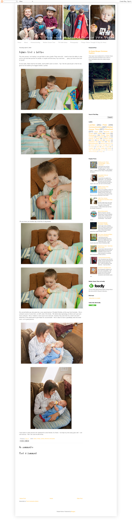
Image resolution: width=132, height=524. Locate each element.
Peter (105, 125)
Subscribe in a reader (94, 298)
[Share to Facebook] (26, 441)
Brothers (93, 145)
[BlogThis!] (23, 441)
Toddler (100, 133)
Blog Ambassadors (94, 143)
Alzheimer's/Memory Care (107, 143)
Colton (97, 146)
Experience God (93, 141)
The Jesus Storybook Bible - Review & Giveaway (105, 235)
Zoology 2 (100, 151)
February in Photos (94, 138)
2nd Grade (91, 146)
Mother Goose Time (49, 42)
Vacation (109, 149)
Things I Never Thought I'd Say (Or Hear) (93, 42)
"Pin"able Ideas (62, 42)
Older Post (79, 498)
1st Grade (91, 137)
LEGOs (109, 145)
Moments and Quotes (50, 438)
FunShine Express (108, 138)
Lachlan (42, 438)
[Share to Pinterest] (28, 441)
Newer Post (23, 498)
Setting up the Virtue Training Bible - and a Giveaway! (103, 163)
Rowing (109, 148)
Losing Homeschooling (104, 257)
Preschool (108, 129)
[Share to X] (24, 441)
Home (19, 42)
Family (38, 438)
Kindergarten (93, 135)
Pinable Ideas (105, 135)
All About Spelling (100, 148)
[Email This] (21, 441)
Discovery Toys (101, 145)
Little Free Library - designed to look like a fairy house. (105, 200)
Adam (35, 438)
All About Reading (93, 151)
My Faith (99, 140)
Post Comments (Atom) (32, 501)
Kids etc (108, 137)
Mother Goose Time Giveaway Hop (103, 187)
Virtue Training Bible (93, 149)
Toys (109, 141)
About (26, 42)
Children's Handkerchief (104, 267)
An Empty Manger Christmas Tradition (103, 223)
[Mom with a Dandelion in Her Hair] (92, 305)
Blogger (73, 511)
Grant (102, 141)
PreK (92, 140)
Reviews (108, 140)
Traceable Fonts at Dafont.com (103, 175)
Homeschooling (35, 42)
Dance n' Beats (105, 146)
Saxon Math (103, 149)
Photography (74, 42)
